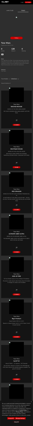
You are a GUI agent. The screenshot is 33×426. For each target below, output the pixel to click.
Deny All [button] (16, 422)
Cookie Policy (23, 410)
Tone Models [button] (4, 79)
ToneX (23, 10)
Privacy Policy (19, 411)
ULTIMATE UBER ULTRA (16, 234)
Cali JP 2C (16, 361)
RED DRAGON (16, 191)
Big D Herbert (16, 319)
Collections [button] (14, 79)
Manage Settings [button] (20, 418)
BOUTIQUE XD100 (17, 149)
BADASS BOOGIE (16, 107)
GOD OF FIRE (16, 276)
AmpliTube (9, 10)
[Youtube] (2, 54)
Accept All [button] (11, 418)
